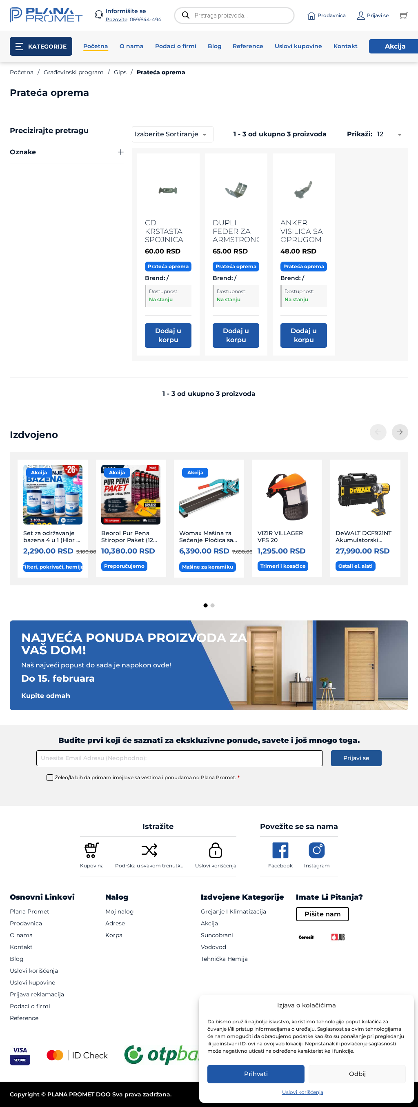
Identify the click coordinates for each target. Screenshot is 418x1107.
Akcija (39, 472)
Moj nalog (119, 911)
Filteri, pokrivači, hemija (52, 567)
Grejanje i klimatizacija (233, 911)
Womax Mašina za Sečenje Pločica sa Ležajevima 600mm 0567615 (208, 544)
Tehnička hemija (224, 959)
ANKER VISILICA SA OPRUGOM (301, 231)
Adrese (115, 923)
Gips (120, 72)
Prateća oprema (168, 266)
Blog (215, 46)
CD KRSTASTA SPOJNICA (164, 231)
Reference (248, 46)
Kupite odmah (45, 696)
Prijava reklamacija (37, 994)
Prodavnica (26, 923)
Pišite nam (323, 914)
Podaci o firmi (175, 46)
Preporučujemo (124, 566)
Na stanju (161, 299)
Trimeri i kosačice (283, 566)
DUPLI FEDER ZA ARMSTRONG (237, 231)
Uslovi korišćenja (302, 1092)
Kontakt (346, 46)
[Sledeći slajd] (400, 432)
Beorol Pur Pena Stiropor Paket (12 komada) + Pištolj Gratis (127, 544)
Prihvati (256, 1074)
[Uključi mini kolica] (404, 15)
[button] (67, 152)
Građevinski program (74, 72)
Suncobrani (217, 935)
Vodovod (213, 947)
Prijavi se (356, 758)
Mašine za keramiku (207, 567)
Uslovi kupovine (298, 46)
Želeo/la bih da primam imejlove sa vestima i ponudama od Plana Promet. (147, 777)
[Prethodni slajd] (378, 432)
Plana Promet (29, 911)
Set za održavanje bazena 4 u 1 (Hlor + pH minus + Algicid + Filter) (51, 544)
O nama (132, 46)
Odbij (357, 1074)
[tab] (206, 606)
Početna (95, 46)
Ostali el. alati (355, 566)
